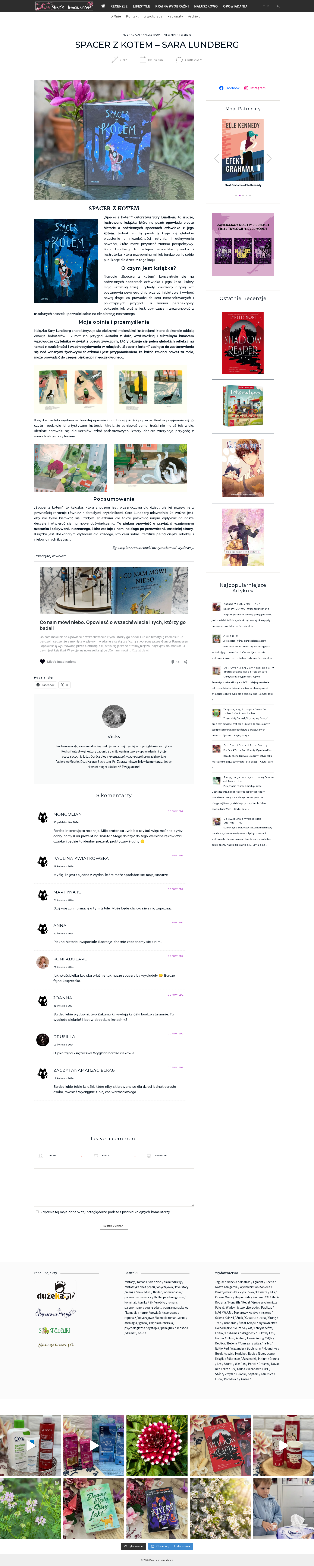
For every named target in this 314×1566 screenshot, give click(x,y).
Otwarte (261, 1292)
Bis (232, 1369)
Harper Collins (224, 1338)
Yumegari (245, 1343)
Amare (245, 1379)
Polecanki (169, 34)
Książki (135, 34)
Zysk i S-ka (247, 1292)
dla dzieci (155, 1282)
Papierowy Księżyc (246, 1313)
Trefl (218, 1323)
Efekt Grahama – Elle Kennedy (243, 185)
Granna (274, 1359)
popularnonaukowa (175, 1307)
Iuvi (219, 1364)
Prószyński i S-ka (226, 1292)
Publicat (266, 1307)
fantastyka (132, 1287)
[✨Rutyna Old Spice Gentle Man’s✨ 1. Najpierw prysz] (283, 1445)
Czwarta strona (255, 1318)
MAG (218, 1313)
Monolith (234, 1302)
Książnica (267, 1374)
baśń (141, 1333)
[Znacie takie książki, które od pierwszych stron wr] (220, 1445)
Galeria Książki (224, 1318)
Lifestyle (141, 6)
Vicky (123, 60)
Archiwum (196, 16)
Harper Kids (242, 1297)
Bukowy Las (265, 1333)
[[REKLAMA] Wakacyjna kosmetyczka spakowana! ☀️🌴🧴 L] (30, 1445)
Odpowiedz (175, 811)
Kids (125, 34)
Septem (253, 1374)
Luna (218, 1379)
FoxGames (232, 1333)
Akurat (228, 1364)
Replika (220, 1343)
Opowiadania (235, 6)
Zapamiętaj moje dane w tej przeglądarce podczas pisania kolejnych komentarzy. (106, 1212)
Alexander (237, 1348)
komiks (142, 1302)
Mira (225, 1369)
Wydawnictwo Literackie (242, 1307)
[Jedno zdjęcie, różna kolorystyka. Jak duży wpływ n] (220, 1508)
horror (144, 1313)
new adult (144, 1292)
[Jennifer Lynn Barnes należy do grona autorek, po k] (157, 1508)
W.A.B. (227, 1313)
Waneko (231, 1282)
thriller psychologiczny (169, 1297)
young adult (153, 1307)
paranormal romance (138, 1297)
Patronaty (175, 16)
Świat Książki (247, 1323)
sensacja (182, 1328)
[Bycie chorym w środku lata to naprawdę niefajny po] (30, 1508)
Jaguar (219, 1282)
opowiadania (172, 1292)
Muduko (240, 1353)
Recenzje (119, 6)
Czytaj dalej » (246, 626)
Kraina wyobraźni (172, 6)
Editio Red (222, 1348)
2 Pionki (240, 1374)
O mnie (115, 16)
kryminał (130, 1302)
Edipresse (233, 1359)
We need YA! (261, 1297)
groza (143, 1323)
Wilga (257, 1343)
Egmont (258, 1282)
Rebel (246, 1302)
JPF (266, 1369)
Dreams (263, 1364)
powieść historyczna (164, 1313)
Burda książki (224, 1353)
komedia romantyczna (170, 1318)
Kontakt (132, 16)
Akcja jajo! (230, 635)
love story (181, 1287)
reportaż (130, 1318)
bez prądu (148, 1287)
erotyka (160, 1302)
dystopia (153, 1328)
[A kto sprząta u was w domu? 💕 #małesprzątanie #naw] (283, 1508)
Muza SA (239, 1328)
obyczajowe (146, 1318)
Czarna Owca (223, 1297)
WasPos (240, 1364)
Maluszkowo (206, 6)
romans (142, 1282)
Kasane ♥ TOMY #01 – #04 (242, 603)
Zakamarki (249, 1359)
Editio (219, 1333)
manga (130, 1292)
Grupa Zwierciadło (249, 1369)
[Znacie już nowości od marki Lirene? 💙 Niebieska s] (93, 1445)
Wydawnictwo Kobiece (255, 1287)
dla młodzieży (173, 1282)
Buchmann (254, 1348)
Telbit (267, 1343)
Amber (240, 1338)
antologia (131, 1323)
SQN (269, 1338)
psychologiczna (135, 1328)
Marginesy (248, 1333)
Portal (252, 1364)
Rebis (251, 1353)
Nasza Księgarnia (226, 1287)
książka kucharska (161, 1323)
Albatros (245, 1282)
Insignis (266, 1313)
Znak (239, 1318)
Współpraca (153, 16)
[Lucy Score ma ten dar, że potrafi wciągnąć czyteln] (93, 1508)
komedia (131, 1313)
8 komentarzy (193, 60)
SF (151, 1302)
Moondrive (270, 1348)
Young (272, 1318)
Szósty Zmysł (224, 1374)
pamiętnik (167, 1328)
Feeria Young (255, 1338)
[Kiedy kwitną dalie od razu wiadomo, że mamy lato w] (157, 1445)
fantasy (130, 1282)
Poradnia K (231, 1379)
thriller (157, 1292)
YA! (250, 1328)
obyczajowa (165, 1287)
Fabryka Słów (263, 1328)
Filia (272, 1292)
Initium (262, 1359)
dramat (131, 1333)
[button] (269, 158)
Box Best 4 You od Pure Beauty (245, 745)
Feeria (270, 1282)
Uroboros (230, 1323)
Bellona (232, 1343)
